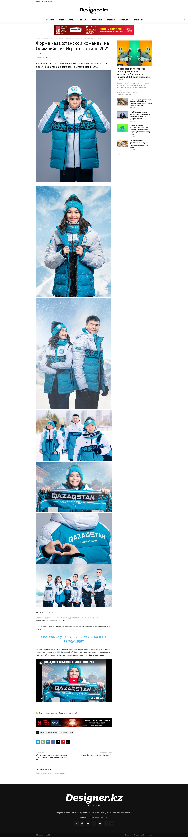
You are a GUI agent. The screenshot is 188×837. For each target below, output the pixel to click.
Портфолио (97, 20)
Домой (38, 38)
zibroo (42, 732)
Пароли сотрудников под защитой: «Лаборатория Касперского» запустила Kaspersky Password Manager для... (140, 129)
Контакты (149, 835)
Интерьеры (124, 20)
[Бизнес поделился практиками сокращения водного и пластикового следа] (122, 143)
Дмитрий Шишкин (51, 732)
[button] (185, 20)
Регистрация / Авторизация (44, 1)
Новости (50, 20)
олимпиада (63, 732)
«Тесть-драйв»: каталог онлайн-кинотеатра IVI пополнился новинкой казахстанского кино (52, 757)
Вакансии (138, 20)
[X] (58, 742)
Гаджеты (111, 20)
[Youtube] (111, 823)
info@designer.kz (101, 817)
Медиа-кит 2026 (139, 835)
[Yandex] (106, 823)
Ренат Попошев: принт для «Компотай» (96, 755)
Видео (61, 20)
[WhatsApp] (43, 742)
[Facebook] (53, 742)
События (45, 38)
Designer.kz (41, 53)
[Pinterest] (63, 742)
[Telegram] (38, 742)
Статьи (72, 20)
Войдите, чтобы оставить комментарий (50, 773)
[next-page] (121, 154)
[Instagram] (82, 823)
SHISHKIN (56, 652)
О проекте (128, 835)
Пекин (71, 732)
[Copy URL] (68, 742)
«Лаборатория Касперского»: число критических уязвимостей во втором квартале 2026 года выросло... (133, 72)
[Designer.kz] (94, 10)
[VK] (48, 742)
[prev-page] (118, 154)
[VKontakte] (100, 823)
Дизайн (83, 20)
